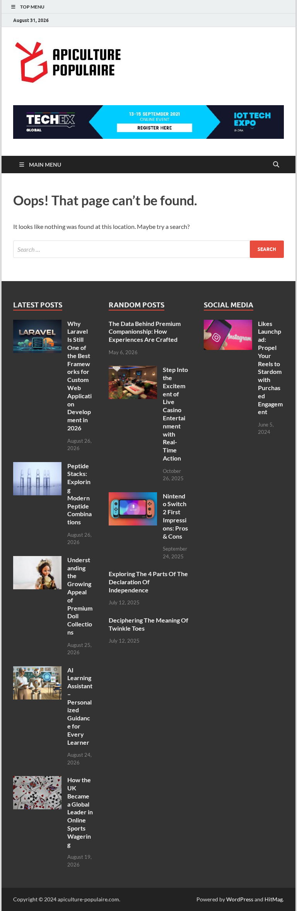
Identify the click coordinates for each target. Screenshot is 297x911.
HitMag (274, 899)
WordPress (239, 899)
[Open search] (276, 165)
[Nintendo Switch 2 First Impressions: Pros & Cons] (133, 496)
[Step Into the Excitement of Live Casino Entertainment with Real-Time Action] (133, 370)
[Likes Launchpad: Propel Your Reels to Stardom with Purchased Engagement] (228, 324)
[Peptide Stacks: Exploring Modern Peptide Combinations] (37, 466)
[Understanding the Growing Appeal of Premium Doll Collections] (37, 560)
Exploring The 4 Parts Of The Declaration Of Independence (148, 582)
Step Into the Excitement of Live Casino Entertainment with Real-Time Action (175, 414)
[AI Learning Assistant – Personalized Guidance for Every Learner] (37, 670)
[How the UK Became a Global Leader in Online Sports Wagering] (37, 780)
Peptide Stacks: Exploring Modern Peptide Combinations (79, 494)
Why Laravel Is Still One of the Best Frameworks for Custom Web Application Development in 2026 (79, 376)
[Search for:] (148, 249)
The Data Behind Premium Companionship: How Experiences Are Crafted (145, 331)
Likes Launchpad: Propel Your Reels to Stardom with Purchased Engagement (270, 368)
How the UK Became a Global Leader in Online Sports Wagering (80, 812)
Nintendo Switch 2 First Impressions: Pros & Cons (175, 516)
